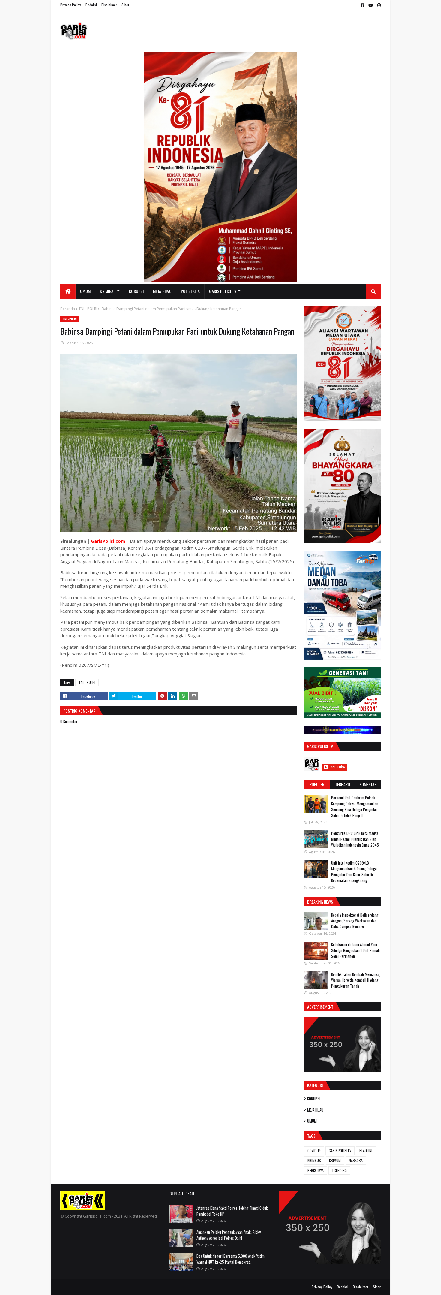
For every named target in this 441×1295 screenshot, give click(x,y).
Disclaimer (109, 4)
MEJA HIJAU (315, 1110)
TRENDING (339, 1170)
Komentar (367, 784)
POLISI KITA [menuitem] (190, 291)
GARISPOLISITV (340, 1150)
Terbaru (342, 784)
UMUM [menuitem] (85, 291)
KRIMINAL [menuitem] (107, 291)
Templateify (83, 1286)
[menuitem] (68, 291)
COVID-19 (314, 1150)
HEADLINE (366, 1150)
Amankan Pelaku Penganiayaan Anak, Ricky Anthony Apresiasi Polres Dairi (228, 1235)
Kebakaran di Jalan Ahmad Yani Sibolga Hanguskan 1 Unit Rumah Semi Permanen (355, 950)
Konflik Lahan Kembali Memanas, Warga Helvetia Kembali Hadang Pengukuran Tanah (355, 980)
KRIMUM (335, 1160)
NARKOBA (356, 1160)
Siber (125, 4)
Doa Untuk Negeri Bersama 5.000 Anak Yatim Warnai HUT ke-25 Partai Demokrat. (230, 1259)
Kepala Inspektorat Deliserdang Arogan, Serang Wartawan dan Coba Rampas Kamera (354, 921)
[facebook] (362, 5)
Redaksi (91, 4)
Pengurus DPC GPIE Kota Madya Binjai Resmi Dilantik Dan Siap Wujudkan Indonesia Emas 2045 (355, 839)
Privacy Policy (70, 4)
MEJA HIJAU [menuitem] (162, 291)
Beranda (67, 308)
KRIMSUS (314, 1160)
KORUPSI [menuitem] (136, 291)
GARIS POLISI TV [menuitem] (222, 291)
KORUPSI (313, 1099)
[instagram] (378, 5)
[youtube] (370, 5)
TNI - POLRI (88, 308)
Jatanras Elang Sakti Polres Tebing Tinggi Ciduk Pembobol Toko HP (232, 1211)
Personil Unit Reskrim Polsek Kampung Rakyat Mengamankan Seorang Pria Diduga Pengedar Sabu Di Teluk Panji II (354, 806)
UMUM (312, 1121)
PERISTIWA (316, 1170)
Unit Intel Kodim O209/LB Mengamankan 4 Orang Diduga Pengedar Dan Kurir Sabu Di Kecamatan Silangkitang (354, 871)
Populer (317, 784)
